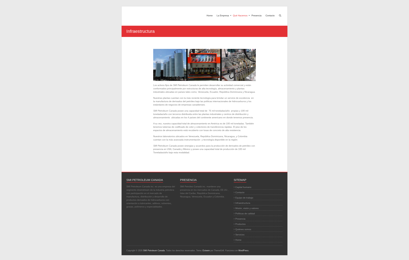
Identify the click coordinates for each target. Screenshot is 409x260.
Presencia (256, 15)
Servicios (239, 234)
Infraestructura (242, 203)
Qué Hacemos (240, 15)
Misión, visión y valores (247, 208)
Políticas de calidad (245, 213)
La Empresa (223, 15)
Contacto (270, 15)
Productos (240, 224)
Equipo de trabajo (244, 197)
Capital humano (243, 187)
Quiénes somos (243, 229)
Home (210, 15)
